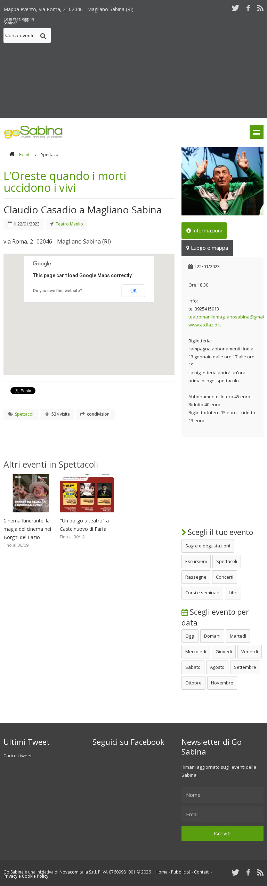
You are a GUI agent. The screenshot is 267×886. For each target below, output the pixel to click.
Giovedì (224, 651)
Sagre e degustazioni (207, 546)
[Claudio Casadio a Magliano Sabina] (222, 181)
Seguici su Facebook (128, 741)
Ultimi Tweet (26, 741)
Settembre (245, 667)
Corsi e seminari (202, 592)
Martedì (238, 636)
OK (133, 290)
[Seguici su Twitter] (235, 8)
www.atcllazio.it (204, 325)
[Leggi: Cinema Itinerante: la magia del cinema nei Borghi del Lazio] (30, 514)
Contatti (202, 872)
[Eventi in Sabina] (33, 137)
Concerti (224, 577)
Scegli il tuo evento (219, 532)
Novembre (222, 683)
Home (161, 872)
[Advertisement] (160, 65)
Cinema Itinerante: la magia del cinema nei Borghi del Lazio (27, 528)
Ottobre (193, 683)
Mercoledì (195, 651)
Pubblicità (181, 872)
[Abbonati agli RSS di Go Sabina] (260, 8)
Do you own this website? (57, 290)
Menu (257, 132)
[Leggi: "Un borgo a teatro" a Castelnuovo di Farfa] (87, 514)
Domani (212, 636)
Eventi (25, 154)
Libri (233, 592)
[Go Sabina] (12, 154)
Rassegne (196, 577)
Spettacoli (226, 561)
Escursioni (196, 561)
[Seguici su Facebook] (248, 8)
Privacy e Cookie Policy (25, 876)
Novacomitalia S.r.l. (78, 872)
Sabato (193, 667)
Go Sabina (13, 872)
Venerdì (249, 651)
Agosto (217, 667)
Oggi (190, 636)
